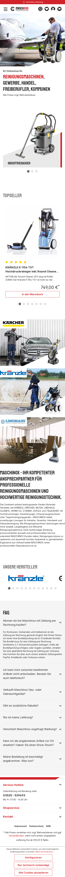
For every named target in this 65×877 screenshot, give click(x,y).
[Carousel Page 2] (32, 171)
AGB (48, 826)
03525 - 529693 (14, 795)
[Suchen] (40, 9)
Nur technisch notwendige (33, 865)
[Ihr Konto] (53, 9)
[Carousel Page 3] (36, 171)
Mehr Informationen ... (45, 852)
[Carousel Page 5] (36, 304)
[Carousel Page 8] (38, 588)
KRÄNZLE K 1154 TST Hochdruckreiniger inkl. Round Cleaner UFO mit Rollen (31, 269)
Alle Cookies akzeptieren (33, 872)
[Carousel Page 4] (32, 304)
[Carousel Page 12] (55, 588)
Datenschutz (36, 826)
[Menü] (5, 9)
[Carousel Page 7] (45, 304)
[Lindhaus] (32, 440)
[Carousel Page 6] (41, 304)
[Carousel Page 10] (47, 588)
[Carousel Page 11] (51, 588)
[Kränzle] (32, 391)
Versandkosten (16, 835)
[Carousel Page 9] (43, 588)
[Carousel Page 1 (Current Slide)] (28, 171)
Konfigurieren (33, 857)
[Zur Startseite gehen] (23, 9)
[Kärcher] (32, 342)
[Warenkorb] (59, 9)
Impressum (20, 826)
